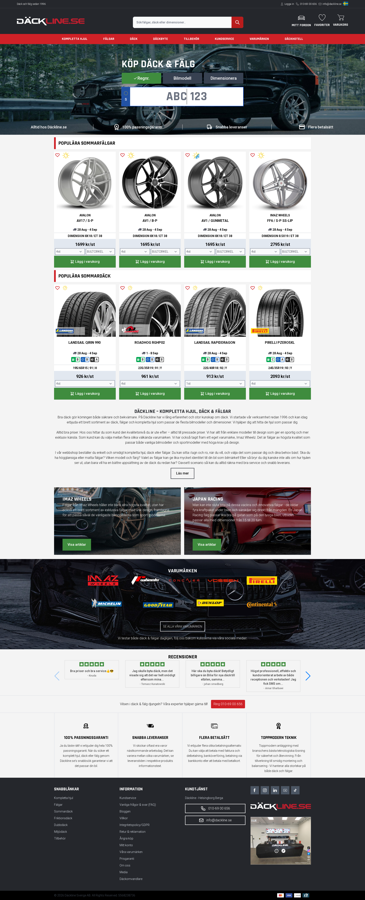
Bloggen (125, 811)
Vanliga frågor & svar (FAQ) (138, 804)
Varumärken (259, 39)
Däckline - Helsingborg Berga (204, 798)
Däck (134, 39)
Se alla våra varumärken (182, 626)
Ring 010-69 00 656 (228, 704)
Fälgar (108, 39)
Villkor (124, 818)
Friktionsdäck (63, 818)
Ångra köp (126, 838)
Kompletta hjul (74, 39)
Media (124, 872)
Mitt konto (126, 845)
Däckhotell (294, 39)
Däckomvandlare (131, 879)
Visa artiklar (77, 545)
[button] (308, 676)
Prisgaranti (127, 858)
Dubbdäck (61, 825)
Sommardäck (63, 811)
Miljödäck (60, 831)
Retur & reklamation (133, 831)
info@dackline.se (332, 4)
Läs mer (182, 473)
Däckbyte (160, 39)
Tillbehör (191, 39)
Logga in (289, 4)
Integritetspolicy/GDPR (135, 825)
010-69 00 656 (308, 4)
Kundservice (224, 39)
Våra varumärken (131, 852)
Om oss (125, 865)
